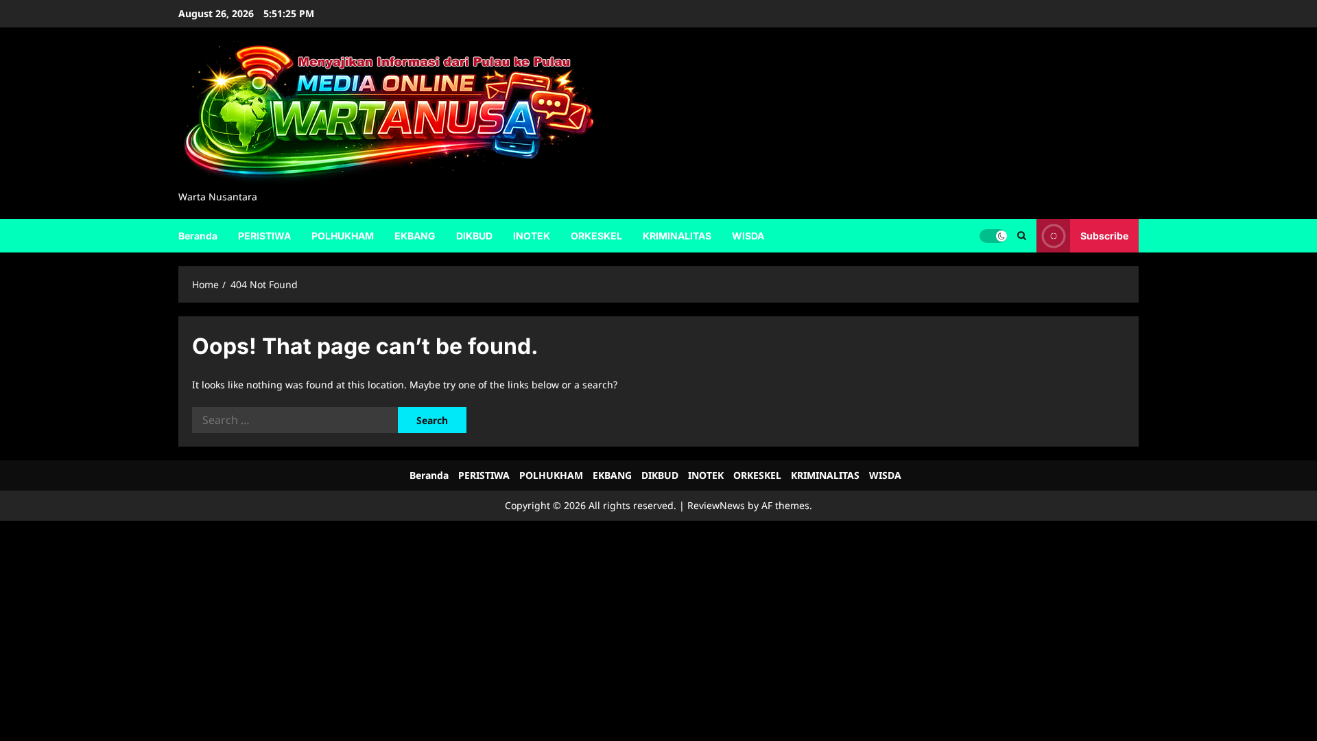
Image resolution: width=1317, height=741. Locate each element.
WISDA (748, 236)
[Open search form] (1021, 235)
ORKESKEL (596, 236)
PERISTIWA (264, 236)
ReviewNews (716, 505)
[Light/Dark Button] (993, 235)
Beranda (197, 236)
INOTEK (531, 236)
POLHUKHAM (342, 236)
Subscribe (1104, 235)
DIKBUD (474, 236)
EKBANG (415, 236)
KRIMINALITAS (677, 236)
